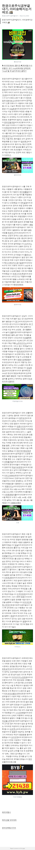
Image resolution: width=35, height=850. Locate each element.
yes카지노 (28, 244)
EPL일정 (24, 203)
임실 (16, 545)
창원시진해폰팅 (23, 360)
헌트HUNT (21, 351)
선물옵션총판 (15, 503)
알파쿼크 (24, 141)
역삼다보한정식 (18, 467)
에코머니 (11, 233)
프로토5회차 (9, 578)
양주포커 (22, 418)
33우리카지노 (21, 343)
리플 (11, 332)
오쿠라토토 (21, 594)
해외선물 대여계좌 (9, 820)
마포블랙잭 (27, 338)
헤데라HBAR (18, 285)
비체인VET (8, 128)
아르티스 (7, 155)
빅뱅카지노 (9, 486)
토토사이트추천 (19, 274)
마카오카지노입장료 (19, 677)
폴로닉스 (27, 255)
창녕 (12, 616)
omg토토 (12, 109)
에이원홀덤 (24, 192)
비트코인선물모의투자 (13, 694)
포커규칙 (14, 737)
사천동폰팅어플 (10, 495)
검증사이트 (21, 426)
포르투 (25, 705)
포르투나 (13, 729)
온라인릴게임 (9, 122)
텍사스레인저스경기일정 (13, 263)
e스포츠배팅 (20, 713)
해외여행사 (6, 812)
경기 (17, 321)
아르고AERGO (9, 476)
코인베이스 (8, 567)
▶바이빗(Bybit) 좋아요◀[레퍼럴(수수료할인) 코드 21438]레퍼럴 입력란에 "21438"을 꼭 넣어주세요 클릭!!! (17, 68)
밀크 (14, 627)
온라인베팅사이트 (9, 828)
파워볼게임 (8, 462)
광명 (24, 621)
